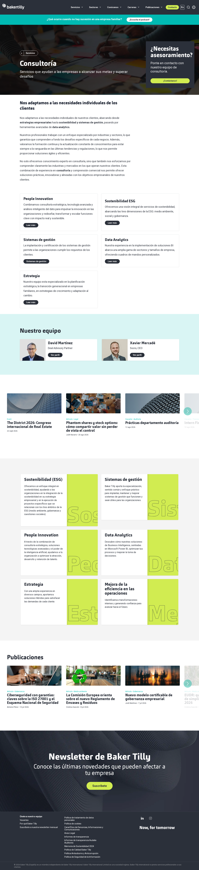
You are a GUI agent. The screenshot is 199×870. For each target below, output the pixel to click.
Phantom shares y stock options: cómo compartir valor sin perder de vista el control (92, 427)
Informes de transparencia (76, 837)
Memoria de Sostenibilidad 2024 (79, 846)
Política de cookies (72, 823)
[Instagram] (150, 818)
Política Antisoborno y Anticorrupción (81, 853)
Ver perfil (55, 355)
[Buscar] (188, 7)
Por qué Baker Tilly (28, 823)
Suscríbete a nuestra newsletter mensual (39, 827)
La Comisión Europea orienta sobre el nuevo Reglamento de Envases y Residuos (90, 699)
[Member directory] (194, 7)
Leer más (30, 225)
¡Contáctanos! (170, 81)
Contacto (172, 7)
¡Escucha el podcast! (139, 20)
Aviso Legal (69, 833)
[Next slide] (188, 411)
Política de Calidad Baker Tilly (77, 850)
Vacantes (24, 820)
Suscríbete (99, 786)
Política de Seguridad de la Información (82, 857)
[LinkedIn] (142, 818)
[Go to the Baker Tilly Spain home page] (13, 7)
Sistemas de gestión (36, 261)
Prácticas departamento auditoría (152, 423)
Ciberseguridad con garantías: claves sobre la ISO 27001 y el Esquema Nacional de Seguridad (32, 699)
